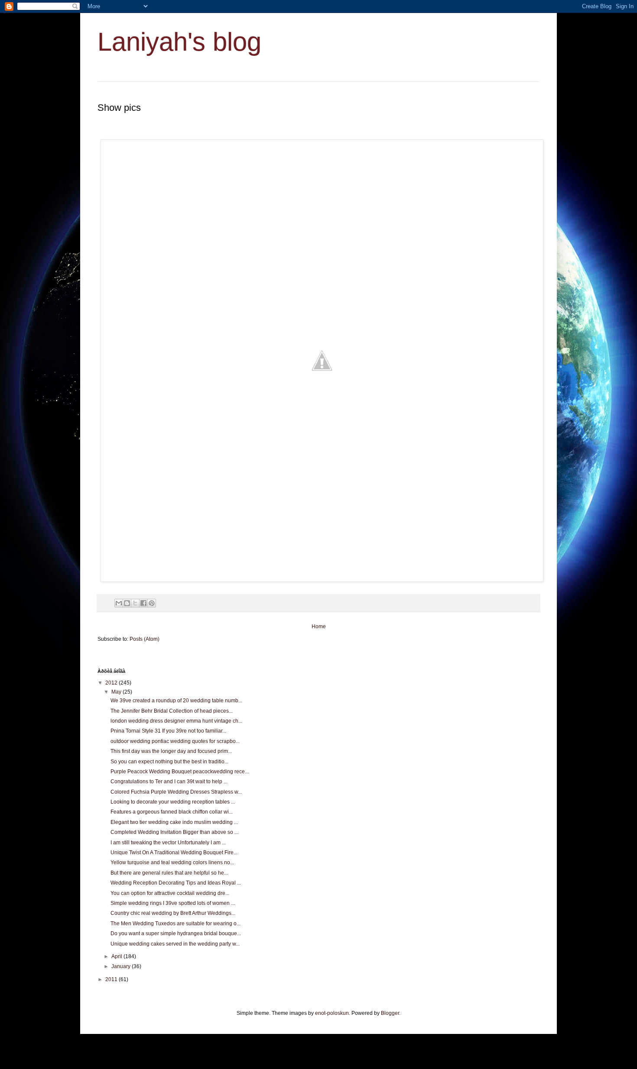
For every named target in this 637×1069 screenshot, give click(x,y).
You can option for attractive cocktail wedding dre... (169, 893)
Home (319, 626)
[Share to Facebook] (143, 603)
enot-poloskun (332, 1013)
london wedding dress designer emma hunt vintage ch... (176, 721)
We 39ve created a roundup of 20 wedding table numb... (176, 701)
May (117, 692)
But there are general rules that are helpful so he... (169, 873)
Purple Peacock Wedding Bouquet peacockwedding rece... (179, 772)
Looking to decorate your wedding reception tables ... (172, 802)
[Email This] (118, 603)
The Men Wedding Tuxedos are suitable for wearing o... (175, 923)
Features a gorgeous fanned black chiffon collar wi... (171, 812)
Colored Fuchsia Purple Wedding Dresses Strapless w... (176, 792)
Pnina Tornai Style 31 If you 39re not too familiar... (168, 731)
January (121, 966)
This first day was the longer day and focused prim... (171, 751)
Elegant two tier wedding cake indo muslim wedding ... (174, 822)
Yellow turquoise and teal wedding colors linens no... (172, 862)
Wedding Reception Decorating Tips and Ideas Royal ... (175, 883)
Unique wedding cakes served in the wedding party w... (175, 944)
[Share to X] (135, 603)
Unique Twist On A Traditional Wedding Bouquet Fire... (173, 852)
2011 (112, 979)
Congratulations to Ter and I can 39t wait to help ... (169, 781)
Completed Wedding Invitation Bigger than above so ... (174, 832)
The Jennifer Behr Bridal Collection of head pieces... (171, 711)
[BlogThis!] (127, 603)
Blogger (390, 1013)
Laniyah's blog (179, 41)
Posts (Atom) (144, 639)
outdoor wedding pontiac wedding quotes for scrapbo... (175, 741)
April (117, 956)
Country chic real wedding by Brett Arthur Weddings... (172, 913)
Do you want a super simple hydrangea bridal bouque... (175, 933)
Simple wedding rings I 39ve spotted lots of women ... (172, 903)
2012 (112, 683)
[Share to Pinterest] (151, 603)
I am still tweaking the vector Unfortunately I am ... (168, 843)
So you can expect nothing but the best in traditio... (169, 762)
